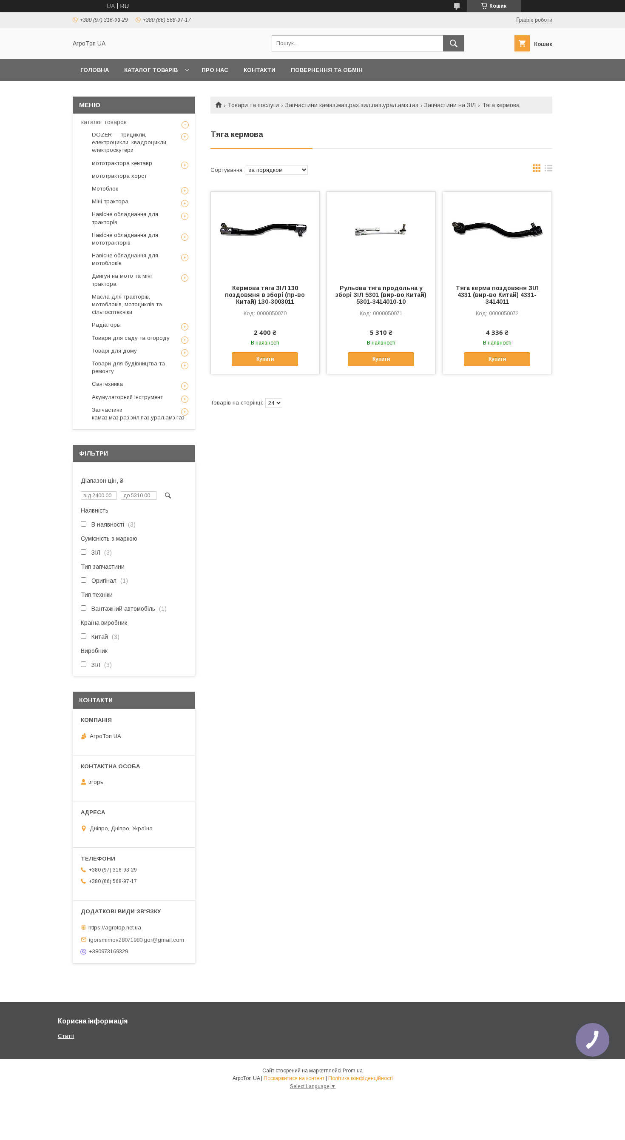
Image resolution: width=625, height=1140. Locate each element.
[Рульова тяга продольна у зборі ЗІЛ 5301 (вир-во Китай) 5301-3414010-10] (381, 234)
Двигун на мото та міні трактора (122, 280)
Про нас (215, 70)
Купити (265, 359)
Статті (66, 1036)
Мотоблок (105, 188)
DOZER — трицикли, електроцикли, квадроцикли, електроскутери (130, 142)
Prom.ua (353, 1071)
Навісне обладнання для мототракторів (125, 239)
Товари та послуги (253, 105)
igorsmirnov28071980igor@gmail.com (136, 939)
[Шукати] (453, 43)
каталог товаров (104, 122)
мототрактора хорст (119, 176)
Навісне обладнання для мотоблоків (125, 259)
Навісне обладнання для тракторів (125, 218)
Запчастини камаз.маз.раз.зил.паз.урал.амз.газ (351, 105)
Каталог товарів (151, 70)
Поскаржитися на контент (294, 1078)
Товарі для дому (114, 351)
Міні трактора (110, 201)
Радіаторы (106, 325)
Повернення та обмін (327, 70)
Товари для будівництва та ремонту (128, 367)
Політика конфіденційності (360, 1078)
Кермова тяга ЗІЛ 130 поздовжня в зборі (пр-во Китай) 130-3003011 (265, 295)
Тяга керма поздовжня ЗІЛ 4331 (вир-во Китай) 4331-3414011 (497, 295)
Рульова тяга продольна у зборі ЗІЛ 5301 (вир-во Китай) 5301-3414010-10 (380, 295)
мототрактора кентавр (122, 163)
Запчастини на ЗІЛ (450, 105)
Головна (94, 70)
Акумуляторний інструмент (127, 397)
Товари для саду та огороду (131, 338)
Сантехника (107, 384)
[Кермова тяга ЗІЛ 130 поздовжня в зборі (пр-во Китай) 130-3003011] (265, 234)
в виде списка (548, 170)
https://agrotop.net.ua (114, 927)
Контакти (260, 70)
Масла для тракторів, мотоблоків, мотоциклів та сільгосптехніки (127, 304)
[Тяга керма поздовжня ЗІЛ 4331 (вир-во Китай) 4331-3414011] (497, 234)
